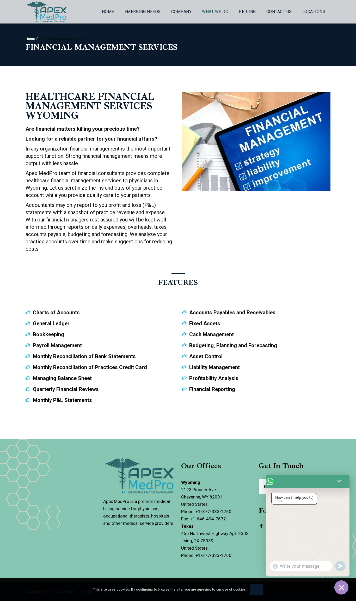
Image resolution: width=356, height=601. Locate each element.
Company (181, 11)
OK (256, 589)
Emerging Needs (143, 11)
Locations (314, 11)
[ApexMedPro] (261, 529)
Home (108, 11)
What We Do (215, 11)
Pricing (247, 11)
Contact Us (279, 11)
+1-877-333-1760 (213, 511)
